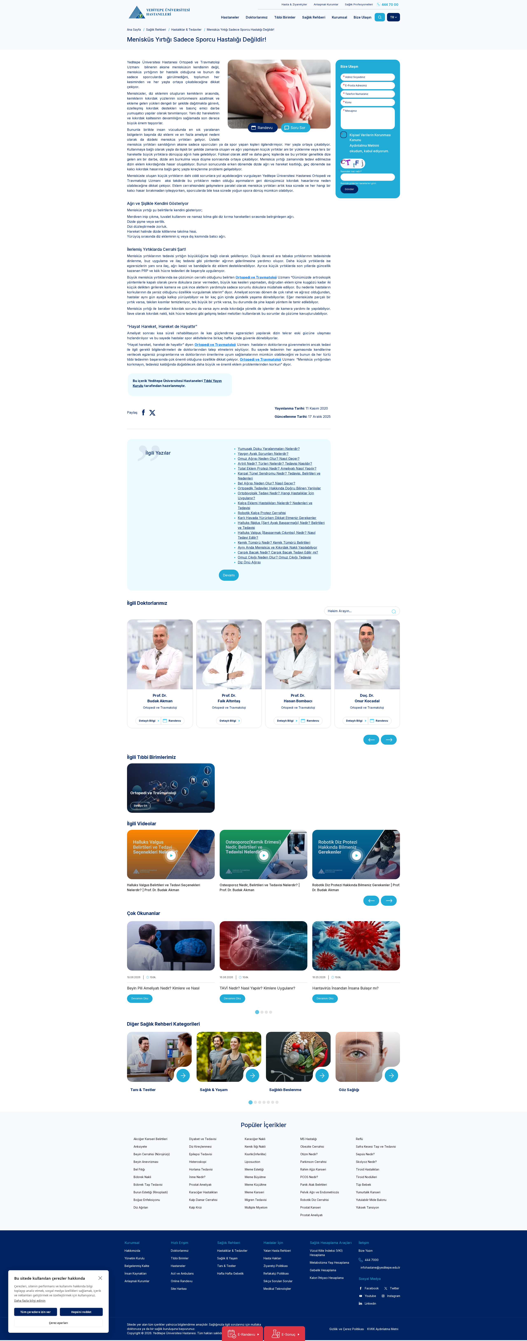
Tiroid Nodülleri (366, 1177)
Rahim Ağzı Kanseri (313, 1169)
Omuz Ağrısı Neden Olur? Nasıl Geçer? (269, 458)
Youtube (370, 1296)
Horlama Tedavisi (201, 1169)
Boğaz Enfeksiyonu (147, 1200)
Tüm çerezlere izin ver (35, 1312)
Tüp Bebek (363, 1184)
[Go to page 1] (257, 1012)
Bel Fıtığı (139, 1169)
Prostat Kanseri (310, 1207)
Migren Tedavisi (256, 1200)
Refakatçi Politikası (276, 1273)
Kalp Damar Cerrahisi (203, 1200)
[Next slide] (389, 740)
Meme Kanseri (254, 1192)
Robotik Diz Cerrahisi (314, 1200)
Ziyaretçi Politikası (276, 1266)
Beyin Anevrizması (146, 1161)
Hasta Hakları (272, 1258)
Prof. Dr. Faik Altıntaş (229, 698)
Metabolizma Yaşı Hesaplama (329, 1262)
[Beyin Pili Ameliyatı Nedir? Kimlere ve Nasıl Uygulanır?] (171, 968)
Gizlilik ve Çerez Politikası (346, 1329)
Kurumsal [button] (339, 17)
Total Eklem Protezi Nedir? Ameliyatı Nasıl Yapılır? (277, 468)
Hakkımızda (132, 1250)
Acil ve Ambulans (182, 1273)
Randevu (265, 127)
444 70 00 (390, 4)
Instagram (393, 1296)
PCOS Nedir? (309, 1177)
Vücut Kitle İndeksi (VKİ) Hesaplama (326, 1253)
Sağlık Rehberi (156, 29)
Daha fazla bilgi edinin (29, 1301)
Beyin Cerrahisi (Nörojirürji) (152, 1154)
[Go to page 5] (268, 1102)
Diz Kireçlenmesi (200, 1146)
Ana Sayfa (134, 29)
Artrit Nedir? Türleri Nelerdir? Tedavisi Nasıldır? (275, 463)
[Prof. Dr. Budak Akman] (160, 654)
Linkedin (370, 1303)
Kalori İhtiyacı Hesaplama (327, 1277)
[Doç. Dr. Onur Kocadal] (367, 654)
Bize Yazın (366, 1250)
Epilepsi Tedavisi (200, 1154)
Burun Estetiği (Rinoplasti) (151, 1192)
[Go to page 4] (270, 1012)
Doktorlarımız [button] (257, 17)
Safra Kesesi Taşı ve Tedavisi (376, 1146)
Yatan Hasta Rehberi (277, 1250)
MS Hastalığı (308, 1139)
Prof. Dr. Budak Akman (160, 698)
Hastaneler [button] (230, 17)
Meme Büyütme (255, 1177)
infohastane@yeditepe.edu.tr (371, 1267)
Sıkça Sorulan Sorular (278, 1281)
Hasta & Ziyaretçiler (294, 4)
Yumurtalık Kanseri (368, 1192)
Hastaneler (178, 1266)
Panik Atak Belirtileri (313, 1184)
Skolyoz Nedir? (366, 1161)
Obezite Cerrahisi (312, 1146)
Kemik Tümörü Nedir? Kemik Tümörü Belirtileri (274, 542)
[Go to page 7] (277, 1102)
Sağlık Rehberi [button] (313, 17)
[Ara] (380, 17)
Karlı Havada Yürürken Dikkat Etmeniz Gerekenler (277, 518)
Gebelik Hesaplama (323, 1270)
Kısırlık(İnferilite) (255, 1154)
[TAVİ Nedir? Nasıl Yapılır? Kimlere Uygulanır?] (263, 968)
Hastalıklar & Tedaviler (186, 29)
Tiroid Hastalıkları (367, 1169)
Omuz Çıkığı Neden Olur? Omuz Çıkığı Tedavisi (274, 557)
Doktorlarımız (180, 1250)
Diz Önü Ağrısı (249, 562)
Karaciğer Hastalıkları (203, 1192)
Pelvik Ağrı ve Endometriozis (319, 1192)
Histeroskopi (197, 1161)
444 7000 (372, 1260)
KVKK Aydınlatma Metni (382, 1329)
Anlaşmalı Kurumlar (326, 4)
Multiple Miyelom (256, 1207)
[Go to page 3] (266, 1012)
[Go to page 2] (262, 1012)
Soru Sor (298, 127)
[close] (100, 1278)
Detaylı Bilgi (147, 720)
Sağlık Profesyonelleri (359, 4)
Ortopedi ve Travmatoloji (256, 277)
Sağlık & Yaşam (227, 1258)
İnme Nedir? (197, 1177)
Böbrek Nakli (142, 1177)
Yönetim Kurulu (135, 1258)
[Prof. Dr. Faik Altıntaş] (229, 654)
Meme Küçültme (255, 1184)
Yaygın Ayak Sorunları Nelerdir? (263, 454)
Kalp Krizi (195, 1207)
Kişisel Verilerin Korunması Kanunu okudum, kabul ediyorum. (370, 143)
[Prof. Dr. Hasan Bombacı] (298, 654)
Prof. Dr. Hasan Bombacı (298, 698)
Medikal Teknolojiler (277, 1288)
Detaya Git (140, 805)
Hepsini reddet (81, 1312)
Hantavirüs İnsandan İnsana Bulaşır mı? (345, 988)
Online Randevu (181, 1281)
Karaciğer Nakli (255, 1139)
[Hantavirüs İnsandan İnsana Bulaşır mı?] (356, 968)
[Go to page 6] (272, 1102)
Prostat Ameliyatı (200, 1184)
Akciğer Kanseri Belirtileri (150, 1139)
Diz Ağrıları (141, 1207)
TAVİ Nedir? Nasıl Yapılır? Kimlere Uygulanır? (257, 988)
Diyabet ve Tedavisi (202, 1139)
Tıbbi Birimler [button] (285, 17)
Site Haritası (179, 1288)
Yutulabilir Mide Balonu (371, 1200)
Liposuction (252, 1161)
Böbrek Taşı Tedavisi (148, 1184)
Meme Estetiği (254, 1169)
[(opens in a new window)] (142, 412)
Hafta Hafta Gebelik (230, 1273)
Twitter (394, 1288)
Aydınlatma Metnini (364, 145)
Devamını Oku (139, 998)
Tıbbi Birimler (180, 1258)
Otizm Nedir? (309, 1154)
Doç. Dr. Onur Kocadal (367, 698)
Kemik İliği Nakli (255, 1146)
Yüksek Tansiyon (367, 1207)
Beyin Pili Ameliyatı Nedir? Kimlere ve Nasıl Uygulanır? (163, 988)
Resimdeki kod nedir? (350, 171)
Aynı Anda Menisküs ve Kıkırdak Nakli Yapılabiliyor (277, 547)
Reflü (359, 1139)
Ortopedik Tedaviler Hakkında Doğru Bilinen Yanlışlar (279, 488)
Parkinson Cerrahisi (313, 1161)
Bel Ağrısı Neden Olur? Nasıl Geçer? (266, 483)
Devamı (229, 575)
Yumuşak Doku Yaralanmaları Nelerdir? (269, 449)
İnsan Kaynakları (136, 1273)
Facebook (372, 1288)
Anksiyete (140, 1146)
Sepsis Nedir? (365, 1154)
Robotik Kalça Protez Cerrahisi (262, 513)
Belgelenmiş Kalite (137, 1266)
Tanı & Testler (226, 1266)
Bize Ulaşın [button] (362, 17)
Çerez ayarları (58, 1323)
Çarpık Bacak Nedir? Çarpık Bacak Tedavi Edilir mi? (278, 552)
